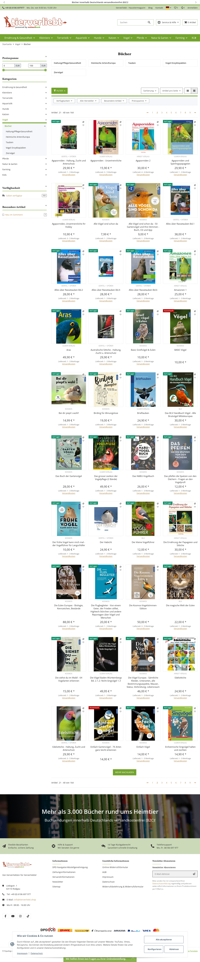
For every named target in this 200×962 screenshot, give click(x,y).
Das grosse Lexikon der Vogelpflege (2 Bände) (106, 478)
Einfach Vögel (143, 746)
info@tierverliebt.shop (25, 899)
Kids (4, 174)
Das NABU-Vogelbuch (143, 476)
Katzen (5, 114)
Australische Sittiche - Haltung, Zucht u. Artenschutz (106, 351)
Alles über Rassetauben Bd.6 (143, 289)
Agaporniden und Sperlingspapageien (180, 162)
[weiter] (195, 112)
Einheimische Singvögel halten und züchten (180, 748)
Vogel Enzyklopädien (16, 147)
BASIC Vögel (180, 349)
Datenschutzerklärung (161, 883)
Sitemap (56, 886)
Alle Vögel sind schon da (106, 223)
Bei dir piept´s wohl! (69, 413)
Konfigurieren (154, 949)
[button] (4, 2)
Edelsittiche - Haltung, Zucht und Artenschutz (68, 748)
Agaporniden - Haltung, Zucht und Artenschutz (69, 162)
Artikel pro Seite (170, 90)
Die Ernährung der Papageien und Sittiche (180, 544)
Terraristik (7, 98)
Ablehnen (174, 949)
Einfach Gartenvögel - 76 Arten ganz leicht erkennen (105, 748)
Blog (150, 7)
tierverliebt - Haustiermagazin (130, 7)
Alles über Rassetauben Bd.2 (68, 289)
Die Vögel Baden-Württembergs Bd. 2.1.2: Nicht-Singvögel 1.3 (106, 679)
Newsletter (57, 881)
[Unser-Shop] (17, 864)
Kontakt (159, 7)
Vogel (5, 119)
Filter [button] (60, 90)
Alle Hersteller (87, 100)
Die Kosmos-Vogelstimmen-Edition (143, 607)
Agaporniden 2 (143, 160)
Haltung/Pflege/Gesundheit (19, 131)
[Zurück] (147, 112)
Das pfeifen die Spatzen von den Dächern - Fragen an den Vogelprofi (180, 479)
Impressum (22, 953)
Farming (6, 169)
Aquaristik (7, 103)
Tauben (9, 142)
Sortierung (148, 90)
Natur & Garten (9, 164)
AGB (104, 872)
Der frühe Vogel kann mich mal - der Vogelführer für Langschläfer (68, 544)
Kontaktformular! (141, 2)
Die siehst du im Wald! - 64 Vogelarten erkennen (68, 679)
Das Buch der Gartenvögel (68, 476)
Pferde (5, 158)
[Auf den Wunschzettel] (83, 125)
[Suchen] (149, 22)
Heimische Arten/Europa (18, 136)
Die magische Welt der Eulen (180, 605)
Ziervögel (10, 153)
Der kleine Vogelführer (143, 542)
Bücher (8, 126)
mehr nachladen (124, 772)
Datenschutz (37, 953)
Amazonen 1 (180, 289)
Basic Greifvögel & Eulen (143, 349)
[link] (24, 87)
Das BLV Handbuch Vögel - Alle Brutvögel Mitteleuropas (180, 415)
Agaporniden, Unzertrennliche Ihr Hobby (69, 225)
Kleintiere (7, 92)
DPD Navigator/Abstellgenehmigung (70, 867)
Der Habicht (106, 542)
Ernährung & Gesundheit (14, 87)
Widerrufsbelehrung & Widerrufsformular (122, 886)
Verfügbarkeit (63, 100)
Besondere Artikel (113, 100)
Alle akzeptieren (164, 939)
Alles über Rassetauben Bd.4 (106, 289)
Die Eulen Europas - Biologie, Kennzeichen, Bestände (68, 607)
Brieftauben (143, 413)
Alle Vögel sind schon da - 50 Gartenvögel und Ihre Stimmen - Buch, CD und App (143, 226)
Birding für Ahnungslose (106, 413)
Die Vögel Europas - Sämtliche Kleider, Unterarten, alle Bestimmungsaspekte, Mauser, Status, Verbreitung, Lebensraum (143, 682)
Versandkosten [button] (68, 174)
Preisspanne (138, 100)
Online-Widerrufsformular (115, 867)
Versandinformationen (63, 877)
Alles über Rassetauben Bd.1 (180, 223)
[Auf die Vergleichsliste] (83, 122)
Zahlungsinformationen (64, 872)
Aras (68, 349)
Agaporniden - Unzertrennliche (105, 160)
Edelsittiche (180, 677)
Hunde (5, 108)
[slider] (3, 70)
